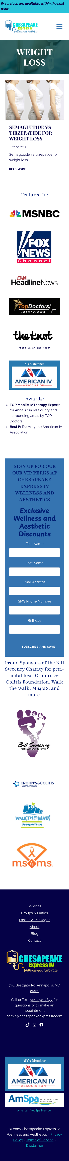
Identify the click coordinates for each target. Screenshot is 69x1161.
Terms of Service (39, 1140)
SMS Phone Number (34, 601)
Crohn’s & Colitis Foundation (32, 678)
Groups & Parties (34, 913)
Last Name (35, 563)
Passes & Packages (34, 920)
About (34, 927)
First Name (35, 544)
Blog (34, 934)
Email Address (35, 582)
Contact (34, 940)
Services (34, 906)
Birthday (34, 621)
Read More (19, 169)
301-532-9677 (41, 1000)
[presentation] (34, 100)
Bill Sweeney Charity (34, 665)
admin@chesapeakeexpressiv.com (34, 1016)
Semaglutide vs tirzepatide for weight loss (30, 133)
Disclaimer (34, 1145)
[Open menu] (59, 26)
